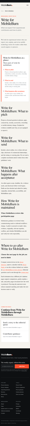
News (2, 396)
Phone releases (5, 387)
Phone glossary (19, 389)
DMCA (17, 408)
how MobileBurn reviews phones (12, 270)
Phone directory (5, 385)
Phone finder (19, 385)
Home (2, 11)
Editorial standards (5, 411)
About (2, 404)
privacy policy (24, 370)
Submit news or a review (7, 408)
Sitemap (18, 413)
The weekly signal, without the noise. (13, 362)
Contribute (18, 411)
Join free (22, 366)
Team (2, 406)
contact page (24, 272)
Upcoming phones (5, 389)
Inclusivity (18, 406)
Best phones (4, 394)
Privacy (17, 404)
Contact (3, 413)
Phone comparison (20, 387)
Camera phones (20, 392)
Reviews (3, 392)
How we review (19, 394)
